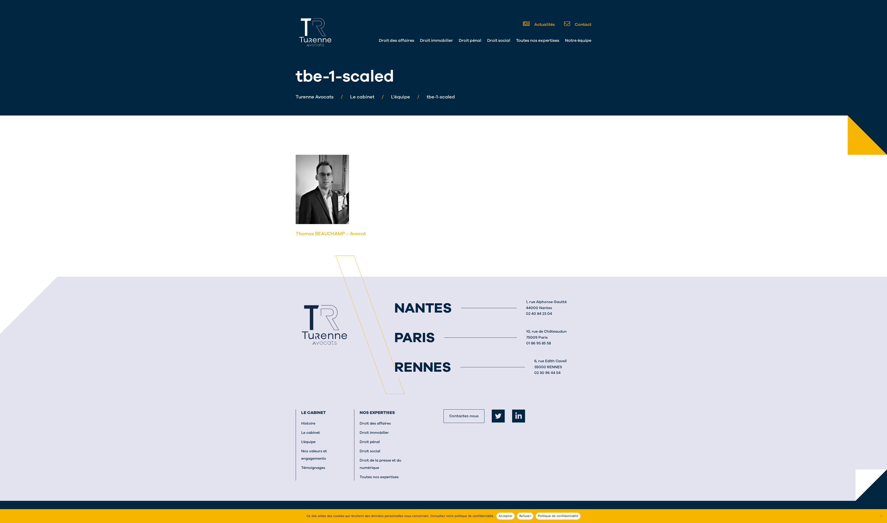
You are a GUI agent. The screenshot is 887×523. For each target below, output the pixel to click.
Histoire (308, 423)
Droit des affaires (396, 40)
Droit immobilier (436, 40)
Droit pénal (470, 40)
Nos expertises (377, 412)
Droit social (498, 40)
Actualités (544, 24)
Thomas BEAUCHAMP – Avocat (331, 234)
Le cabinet (313, 412)
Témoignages (313, 467)
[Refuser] (881, 516)
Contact (582, 24)
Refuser (525, 516)
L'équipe (308, 441)
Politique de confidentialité (558, 516)
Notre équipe (578, 40)
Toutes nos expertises (537, 40)
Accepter (505, 516)
